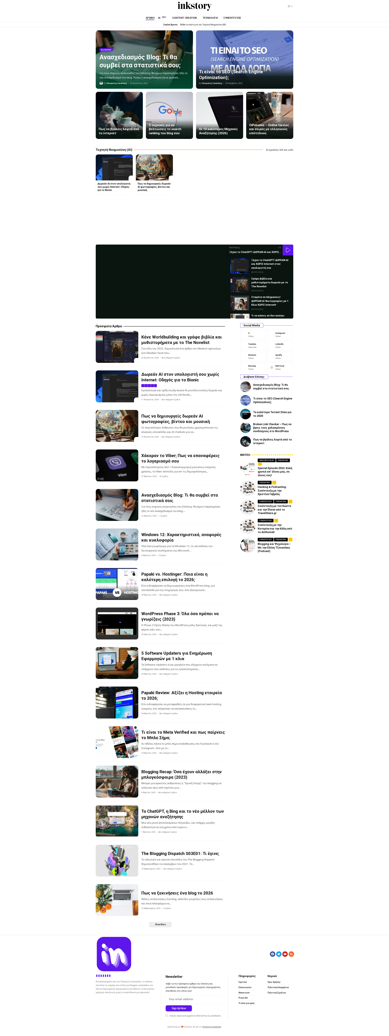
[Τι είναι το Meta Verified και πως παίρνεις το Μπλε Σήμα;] (117, 742)
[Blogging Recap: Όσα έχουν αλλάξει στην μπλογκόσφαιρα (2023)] (117, 782)
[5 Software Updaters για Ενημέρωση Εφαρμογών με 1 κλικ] (117, 663)
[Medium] (108, 6)
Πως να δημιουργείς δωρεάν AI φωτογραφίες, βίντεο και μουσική (154, 187)
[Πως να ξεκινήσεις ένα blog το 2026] (117, 900)
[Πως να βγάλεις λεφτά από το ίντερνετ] (119, 115)
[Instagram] (101, 6)
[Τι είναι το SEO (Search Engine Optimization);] (244, 59)
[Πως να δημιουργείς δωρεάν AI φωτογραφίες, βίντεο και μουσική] (154, 167)
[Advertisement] (187, 220)
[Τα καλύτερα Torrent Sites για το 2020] (245, 414)
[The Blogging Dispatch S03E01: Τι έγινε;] (117, 861)
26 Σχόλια (164, 476)
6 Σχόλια (162, 555)
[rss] (280, 367)
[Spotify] (112, 6)
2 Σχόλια (163, 516)
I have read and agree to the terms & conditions (195, 1015)
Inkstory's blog (267, 460)
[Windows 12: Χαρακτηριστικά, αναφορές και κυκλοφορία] (117, 544)
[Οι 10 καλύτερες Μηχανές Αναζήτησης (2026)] (219, 115)
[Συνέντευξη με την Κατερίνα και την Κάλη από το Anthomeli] (247, 526)
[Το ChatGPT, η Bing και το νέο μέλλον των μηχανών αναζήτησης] (117, 821)
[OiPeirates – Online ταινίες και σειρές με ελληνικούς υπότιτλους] (269, 115)
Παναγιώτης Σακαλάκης (117, 83)
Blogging (106, 50)
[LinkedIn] (105, 6)
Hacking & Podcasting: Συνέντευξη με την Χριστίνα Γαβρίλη (272, 490)
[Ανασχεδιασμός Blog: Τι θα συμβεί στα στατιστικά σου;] (117, 505)
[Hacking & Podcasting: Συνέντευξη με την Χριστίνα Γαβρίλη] (247, 488)
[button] (288, 250)
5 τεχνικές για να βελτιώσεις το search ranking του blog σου (165, 129)
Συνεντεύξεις (266, 501)
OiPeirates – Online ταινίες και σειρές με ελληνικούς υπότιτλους (269, 129)
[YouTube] (97, 6)
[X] (253, 334)
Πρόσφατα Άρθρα (109, 326)
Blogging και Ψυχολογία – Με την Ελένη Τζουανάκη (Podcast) (274, 547)
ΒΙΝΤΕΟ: (245, 455)
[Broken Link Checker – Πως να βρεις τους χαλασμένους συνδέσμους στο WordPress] (245, 427)
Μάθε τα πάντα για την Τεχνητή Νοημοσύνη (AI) (203, 25)
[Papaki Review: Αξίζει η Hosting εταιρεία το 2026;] (117, 702)
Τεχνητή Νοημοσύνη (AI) (114, 149)
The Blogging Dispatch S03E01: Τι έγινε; (180, 853)
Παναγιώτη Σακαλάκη (211, 1027)
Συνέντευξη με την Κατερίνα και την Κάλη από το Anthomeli (275, 528)
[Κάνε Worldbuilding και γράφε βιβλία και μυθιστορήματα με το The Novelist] (117, 347)
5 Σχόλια (167, 908)
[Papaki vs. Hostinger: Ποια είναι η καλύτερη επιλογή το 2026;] (117, 584)
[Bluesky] (253, 367)
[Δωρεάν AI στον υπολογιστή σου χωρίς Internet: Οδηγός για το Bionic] (114, 167)
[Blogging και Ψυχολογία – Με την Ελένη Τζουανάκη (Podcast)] (247, 545)
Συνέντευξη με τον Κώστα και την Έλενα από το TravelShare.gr (274, 509)
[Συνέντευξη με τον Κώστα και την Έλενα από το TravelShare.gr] (247, 507)
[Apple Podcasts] (116, 6)
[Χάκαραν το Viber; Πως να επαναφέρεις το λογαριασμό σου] (117, 465)
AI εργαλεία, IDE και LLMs (279, 149)
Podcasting (283, 460)
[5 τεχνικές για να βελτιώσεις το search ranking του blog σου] (169, 115)
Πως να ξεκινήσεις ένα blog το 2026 (177, 893)
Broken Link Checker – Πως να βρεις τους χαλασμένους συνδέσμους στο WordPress (272, 428)
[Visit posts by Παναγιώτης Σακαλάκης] (101, 83)
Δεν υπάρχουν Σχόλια (171, 358)
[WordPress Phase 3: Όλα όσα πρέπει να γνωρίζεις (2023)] (117, 623)
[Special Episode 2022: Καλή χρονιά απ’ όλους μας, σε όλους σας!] (247, 467)
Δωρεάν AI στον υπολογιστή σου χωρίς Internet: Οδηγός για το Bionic (114, 187)
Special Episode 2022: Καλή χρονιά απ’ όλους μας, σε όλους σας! (275, 471)
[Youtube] (253, 345)
